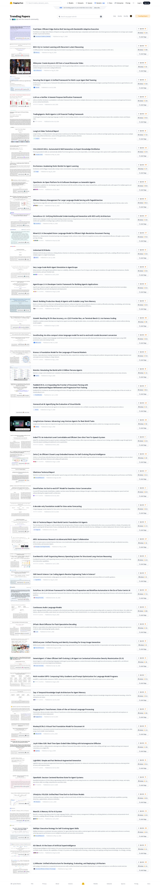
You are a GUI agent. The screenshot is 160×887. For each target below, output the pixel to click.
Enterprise (120, 3)
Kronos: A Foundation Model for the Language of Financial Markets (59, 352)
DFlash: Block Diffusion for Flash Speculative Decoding (54, 624)
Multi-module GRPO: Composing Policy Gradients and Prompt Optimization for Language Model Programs (75, 676)
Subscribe (97, 8)
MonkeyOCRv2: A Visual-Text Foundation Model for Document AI (58, 726)
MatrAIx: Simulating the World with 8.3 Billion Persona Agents (57, 370)
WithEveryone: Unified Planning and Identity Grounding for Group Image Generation (66, 642)
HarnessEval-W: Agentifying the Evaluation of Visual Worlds (57, 404)
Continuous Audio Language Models (47, 607)
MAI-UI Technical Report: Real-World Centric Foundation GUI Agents (60, 522)
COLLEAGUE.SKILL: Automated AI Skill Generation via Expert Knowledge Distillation (66, 149)
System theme (17, 884)
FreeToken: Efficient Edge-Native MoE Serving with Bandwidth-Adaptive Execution (66, 29)
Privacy (44, 884)
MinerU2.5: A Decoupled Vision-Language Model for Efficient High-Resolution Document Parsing (71, 233)
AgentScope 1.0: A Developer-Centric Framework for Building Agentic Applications (65, 284)
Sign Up (146, 3)
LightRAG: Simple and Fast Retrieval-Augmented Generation (57, 760)
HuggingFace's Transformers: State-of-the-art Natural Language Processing (63, 709)
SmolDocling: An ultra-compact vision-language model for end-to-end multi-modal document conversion (75, 335)
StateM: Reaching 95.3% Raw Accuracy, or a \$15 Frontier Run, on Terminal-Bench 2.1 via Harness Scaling (74, 318)
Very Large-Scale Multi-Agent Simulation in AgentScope (55, 267)
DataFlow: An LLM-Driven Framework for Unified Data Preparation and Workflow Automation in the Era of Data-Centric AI (81, 590)
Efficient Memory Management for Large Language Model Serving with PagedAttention (68, 200)
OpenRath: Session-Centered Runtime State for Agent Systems (58, 777)
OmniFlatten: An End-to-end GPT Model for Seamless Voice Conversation (62, 488)
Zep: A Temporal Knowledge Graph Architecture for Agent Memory (59, 692)
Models (71, 3)
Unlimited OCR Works (41, 250)
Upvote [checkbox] (143, 29)
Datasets (81, 3)
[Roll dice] (101, 16)
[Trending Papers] (131, 16)
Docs (110, 3)
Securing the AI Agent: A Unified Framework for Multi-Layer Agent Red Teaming (64, 80)
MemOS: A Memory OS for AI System (47, 811)
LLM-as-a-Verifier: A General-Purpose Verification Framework (57, 97)
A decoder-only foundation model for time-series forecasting (57, 506)
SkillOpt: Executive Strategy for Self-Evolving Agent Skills (56, 828)
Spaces (90, 3)
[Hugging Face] (83, 883)
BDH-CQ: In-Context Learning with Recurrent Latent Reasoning (58, 47)
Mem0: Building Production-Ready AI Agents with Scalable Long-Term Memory (64, 301)
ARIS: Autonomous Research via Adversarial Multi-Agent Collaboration (61, 539)
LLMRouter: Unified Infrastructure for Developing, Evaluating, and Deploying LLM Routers (69, 863)
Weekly (120, 16)
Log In (139, 3)
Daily (114, 16)
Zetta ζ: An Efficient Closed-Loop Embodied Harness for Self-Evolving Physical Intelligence (69, 454)
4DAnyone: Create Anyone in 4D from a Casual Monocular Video (58, 63)
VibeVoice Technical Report (44, 472)
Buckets (100, 3)
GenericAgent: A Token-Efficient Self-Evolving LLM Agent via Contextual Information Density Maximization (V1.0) (78, 658)
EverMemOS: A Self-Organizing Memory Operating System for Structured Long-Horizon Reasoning (72, 556)
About (57, 884)
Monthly (126, 16)
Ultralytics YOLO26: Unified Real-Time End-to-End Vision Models (58, 794)
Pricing (128, 3)
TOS (32, 884)
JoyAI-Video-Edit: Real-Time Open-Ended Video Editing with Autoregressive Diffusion (67, 743)
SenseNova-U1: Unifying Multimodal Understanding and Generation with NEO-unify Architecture (71, 216)
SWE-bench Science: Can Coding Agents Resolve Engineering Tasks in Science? (64, 574)
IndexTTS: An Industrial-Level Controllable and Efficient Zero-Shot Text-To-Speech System (69, 437)
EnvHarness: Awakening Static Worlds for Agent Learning (56, 166)
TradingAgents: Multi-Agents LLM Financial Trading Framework (58, 114)
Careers (70, 884)
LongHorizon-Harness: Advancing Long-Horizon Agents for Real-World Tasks (63, 421)
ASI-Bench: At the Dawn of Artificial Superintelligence (54, 845)
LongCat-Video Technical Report (46, 131)
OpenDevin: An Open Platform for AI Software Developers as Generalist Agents (64, 182)
